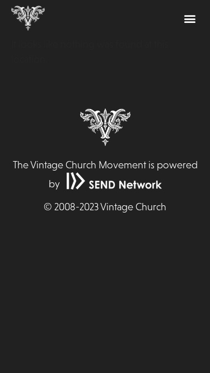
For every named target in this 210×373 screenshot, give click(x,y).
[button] (189, 18)
